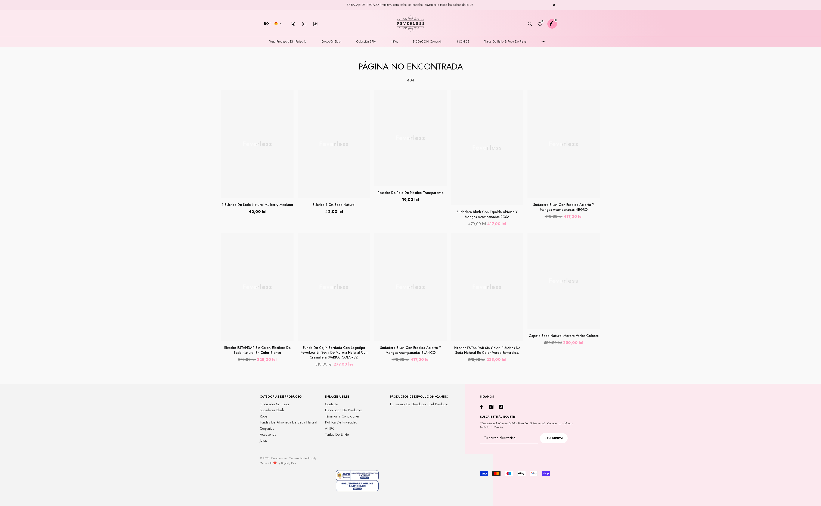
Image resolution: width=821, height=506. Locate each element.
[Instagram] (492, 407)
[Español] (276, 24)
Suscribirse (554, 438)
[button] (281, 24)
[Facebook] (482, 407)
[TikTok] (502, 407)
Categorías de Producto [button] (281, 396)
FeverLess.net (279, 458)
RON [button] (267, 23)
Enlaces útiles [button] (337, 396)
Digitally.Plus (288, 463)
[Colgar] (554, 5)
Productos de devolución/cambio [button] (419, 396)
